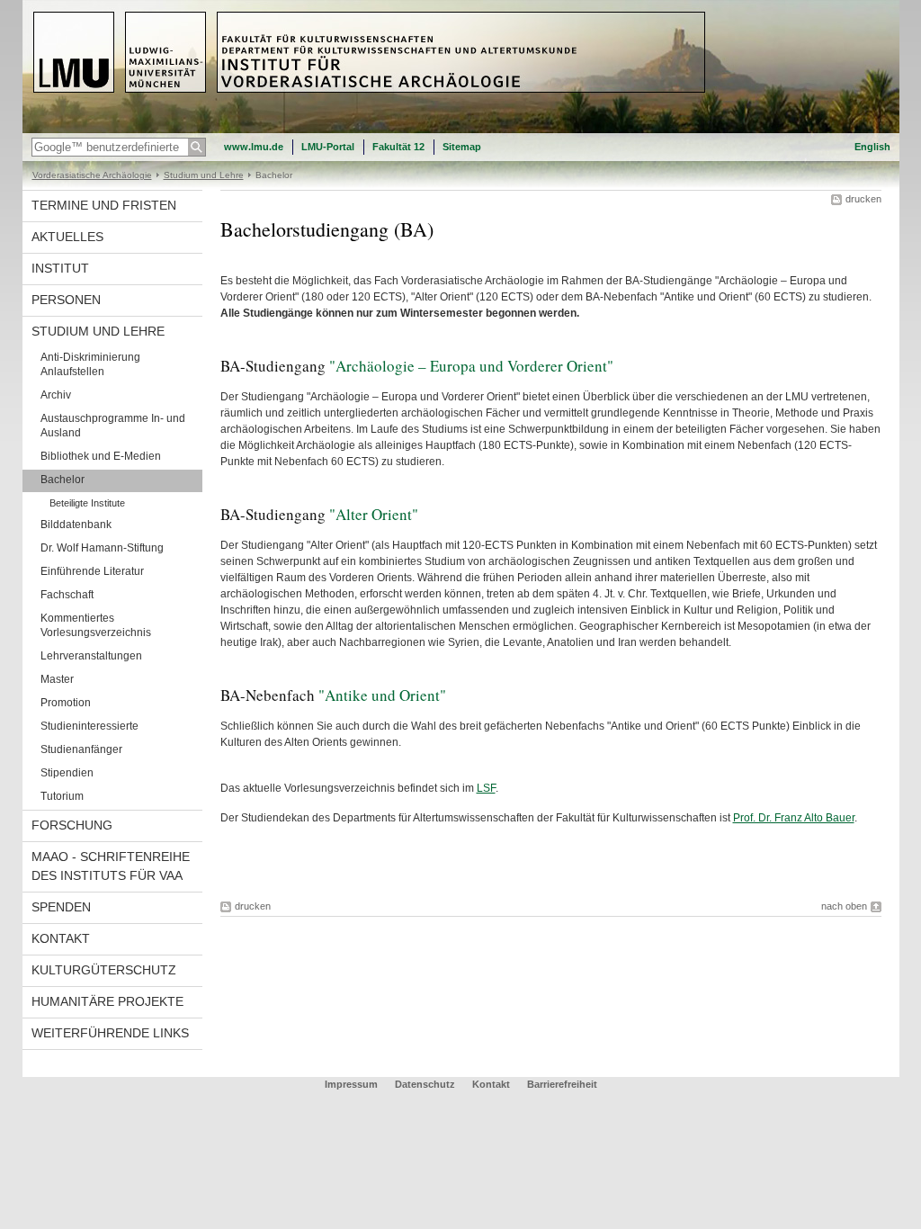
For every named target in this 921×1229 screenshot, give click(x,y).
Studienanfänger (81, 749)
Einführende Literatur (92, 571)
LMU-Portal (327, 146)
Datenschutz (425, 1084)
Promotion (65, 702)
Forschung (71, 825)
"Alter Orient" (373, 514)
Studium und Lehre (204, 175)
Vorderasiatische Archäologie (92, 175)
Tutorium (62, 796)
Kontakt (60, 938)
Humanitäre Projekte (107, 1001)
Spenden (61, 907)
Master (57, 679)
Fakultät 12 (398, 146)
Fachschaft (67, 594)
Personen (66, 299)
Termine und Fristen (103, 205)
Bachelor (62, 479)
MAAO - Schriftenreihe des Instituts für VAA (110, 866)
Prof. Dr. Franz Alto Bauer (793, 818)
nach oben (844, 906)
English (872, 146)
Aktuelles (67, 236)
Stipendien (67, 773)
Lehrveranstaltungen (91, 656)
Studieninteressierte (89, 726)
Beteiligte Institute (87, 503)
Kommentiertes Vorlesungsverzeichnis (95, 625)
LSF (486, 788)
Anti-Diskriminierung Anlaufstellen (90, 364)
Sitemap (462, 146)
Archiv (55, 395)
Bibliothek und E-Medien (100, 456)
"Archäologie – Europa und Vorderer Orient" (471, 365)
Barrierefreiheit (562, 1084)
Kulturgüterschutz (103, 970)
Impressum (351, 1084)
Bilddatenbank (76, 524)
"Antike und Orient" (382, 695)
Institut (60, 268)
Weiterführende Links (110, 1033)
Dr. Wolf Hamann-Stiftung (102, 548)
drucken (863, 198)
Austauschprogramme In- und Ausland (112, 425)
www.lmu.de (253, 146)
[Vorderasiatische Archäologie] (460, 129)
